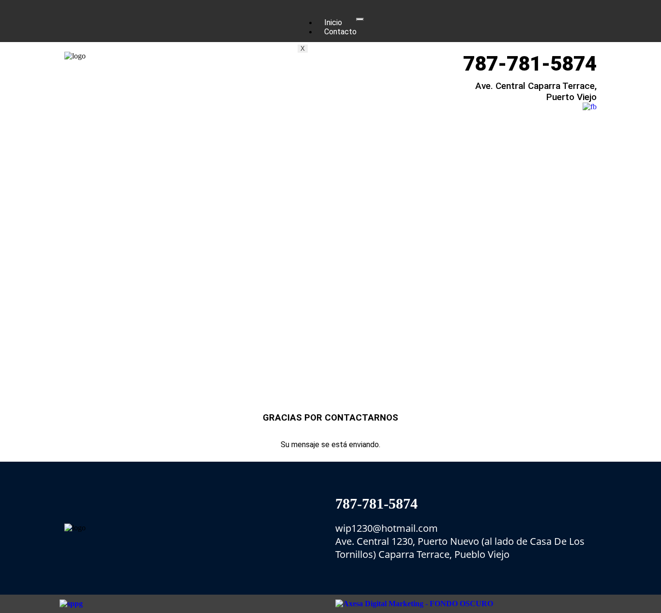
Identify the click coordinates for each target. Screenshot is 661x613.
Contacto (340, 31)
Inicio (333, 22)
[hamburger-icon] (360, 19)
